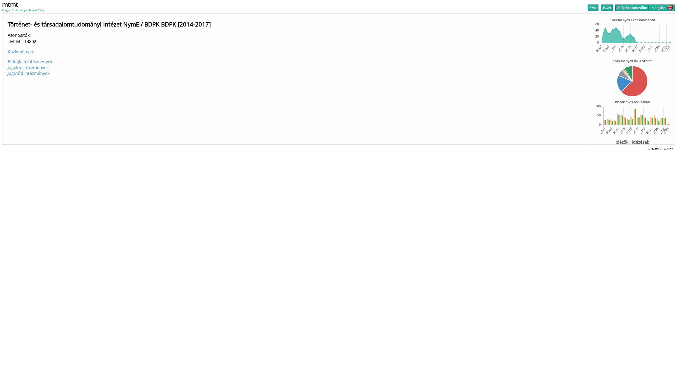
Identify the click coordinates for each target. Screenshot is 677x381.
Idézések (640, 142)
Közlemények (21, 52)
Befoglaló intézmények (30, 62)
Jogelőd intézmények (28, 67)
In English (658, 7)
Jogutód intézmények (28, 73)
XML (593, 7)
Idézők (622, 142)
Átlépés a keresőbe (632, 7)
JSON (607, 7)
